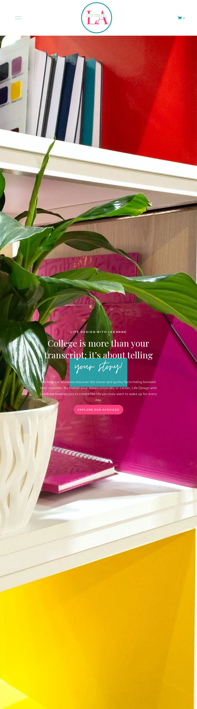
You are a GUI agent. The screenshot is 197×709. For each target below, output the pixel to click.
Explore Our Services (98, 409)
